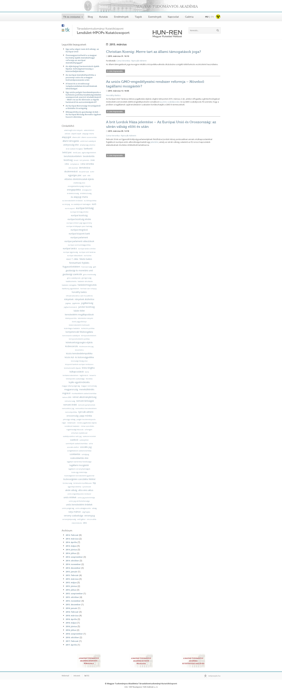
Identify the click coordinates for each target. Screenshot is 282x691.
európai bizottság (79, 215)
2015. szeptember (74, 593)
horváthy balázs (79, 292)
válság (94, 508)
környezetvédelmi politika (79, 339)
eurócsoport (70, 208)
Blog (90, 16)
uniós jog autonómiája (86, 497)
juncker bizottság (86, 307)
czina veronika (87, 164)
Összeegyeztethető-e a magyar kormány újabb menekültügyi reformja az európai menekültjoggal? (81, 59)
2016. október (72, 637)
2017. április (71, 644)
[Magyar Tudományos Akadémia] (141, 6)
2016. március (72, 615)
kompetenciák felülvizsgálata (79, 332)
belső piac (67, 152)
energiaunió (87, 190)
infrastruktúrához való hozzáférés (79, 296)
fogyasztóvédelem (71, 267)
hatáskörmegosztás (87, 285)
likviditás (89, 378)
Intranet (77, 675)
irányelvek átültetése (84, 299)
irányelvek (69, 299)
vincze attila (91, 519)
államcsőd (76, 137)
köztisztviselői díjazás (72, 368)
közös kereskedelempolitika (79, 353)
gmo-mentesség (89, 274)
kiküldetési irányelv (85, 318)
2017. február (72, 641)
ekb (88, 175)
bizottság (68, 160)
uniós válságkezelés (83, 508)
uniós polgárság (68, 508)
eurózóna (87, 255)
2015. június (71, 586)
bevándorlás (89, 156)
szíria (91, 443)
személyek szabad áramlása (77, 443)
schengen (88, 429)
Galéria (189, 16)
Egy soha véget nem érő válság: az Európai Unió (82, 50)
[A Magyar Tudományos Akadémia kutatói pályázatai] (141, 661)
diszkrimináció (71, 172)
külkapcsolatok (77, 372)
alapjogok (66, 137)
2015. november (73, 601)
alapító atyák (76, 133)
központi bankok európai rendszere (79, 364)
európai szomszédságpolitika (79, 245)
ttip (94, 483)
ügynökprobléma (74, 486)
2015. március (72, 579)
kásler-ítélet (79, 311)
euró (94, 204)
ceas (92, 160)
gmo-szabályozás (73, 278)
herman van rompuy (88, 288)
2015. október (72, 597)
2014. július (71, 553)
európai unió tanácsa (87, 252)
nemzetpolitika (71, 412)
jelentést (154, 142)
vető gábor (81, 519)
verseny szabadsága (73, 516)
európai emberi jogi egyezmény (79, 223)
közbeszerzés (71, 346)
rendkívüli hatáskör (72, 426)
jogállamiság (87, 303)
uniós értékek (70, 497)
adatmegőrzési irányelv (73, 130)
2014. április (71, 542)
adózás (67, 133)
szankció (74, 440)
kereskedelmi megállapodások (79, 315)
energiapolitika (74, 190)
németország (70, 401)
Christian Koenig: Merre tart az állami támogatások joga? (153, 51)
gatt (94, 267)
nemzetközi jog (68, 408)
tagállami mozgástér (79, 465)
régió (64, 423)
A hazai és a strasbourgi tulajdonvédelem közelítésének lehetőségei (81, 86)
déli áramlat (73, 168)
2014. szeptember (74, 557)
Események (154, 16)
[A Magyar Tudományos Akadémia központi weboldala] (88, 661)
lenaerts (92, 375)
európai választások (75, 255)
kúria (87, 372)
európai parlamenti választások (79, 241)
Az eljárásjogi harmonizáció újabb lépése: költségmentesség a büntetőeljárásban (82, 69)
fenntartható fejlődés (79, 263)
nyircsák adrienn (85, 412)
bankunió (88, 149)
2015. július (71, 589)
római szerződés (87, 426)
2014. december (73, 568)
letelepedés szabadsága (75, 378)
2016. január (71, 608)
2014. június (71, 549)
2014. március (72, 538)
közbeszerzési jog (86, 346)
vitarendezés (77, 523)
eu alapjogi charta (79, 197)
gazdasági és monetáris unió (79, 270)
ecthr (92, 171)
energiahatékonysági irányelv (79, 186)
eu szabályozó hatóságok (81, 204)
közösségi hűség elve (79, 361)
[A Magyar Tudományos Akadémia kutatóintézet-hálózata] (193, 661)
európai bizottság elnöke (79, 219)
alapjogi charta (88, 133)
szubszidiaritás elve (79, 458)
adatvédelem (89, 130)
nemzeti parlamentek (86, 405)
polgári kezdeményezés (86, 419)
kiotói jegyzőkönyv (79, 321)
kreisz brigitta (88, 368)
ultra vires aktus (85, 490)
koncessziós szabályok (71, 335)
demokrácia (84, 168)
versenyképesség (69, 519)
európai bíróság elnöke (79, 212)
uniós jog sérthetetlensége (79, 501)
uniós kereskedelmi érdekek (79, 505)
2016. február (72, 612)
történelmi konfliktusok (82, 483)
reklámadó (71, 423)
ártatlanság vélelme (87, 145)
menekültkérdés (86, 389)
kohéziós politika (87, 328)
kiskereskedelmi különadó (79, 325)
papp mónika (86, 416)
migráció (66, 393)
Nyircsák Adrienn (139, 60)
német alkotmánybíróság (84, 397)
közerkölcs (79, 350)
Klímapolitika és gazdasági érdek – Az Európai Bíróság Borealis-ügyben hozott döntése (83, 114)
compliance (74, 164)
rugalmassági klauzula (74, 429)
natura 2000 (66, 397)
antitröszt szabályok (88, 141)
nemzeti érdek (70, 405)
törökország (67, 483)
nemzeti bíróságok (85, 401)
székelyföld (83, 440)
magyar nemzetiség (89, 386)
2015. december (73, 604)
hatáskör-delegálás (69, 285)
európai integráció (79, 230)
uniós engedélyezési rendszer (79, 494)
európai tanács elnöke (87, 248)
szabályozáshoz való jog (72, 436)
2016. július (71, 630)
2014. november (73, 564)
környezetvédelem (88, 335)
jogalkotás (76, 303)
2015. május (71, 582)
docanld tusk (84, 171)
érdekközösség (73, 193)
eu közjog (66, 204)
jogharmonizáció (70, 307)
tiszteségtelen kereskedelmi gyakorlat (79, 475)
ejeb (84, 175)
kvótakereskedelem (70, 375)
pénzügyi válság (69, 419)
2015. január (71, 571)
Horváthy (110, 95)
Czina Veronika (123, 60)
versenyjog (89, 516)
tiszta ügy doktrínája (79, 472)
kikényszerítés (71, 318)
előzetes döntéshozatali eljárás (79, 179)
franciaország (86, 267)
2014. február (72, 535)
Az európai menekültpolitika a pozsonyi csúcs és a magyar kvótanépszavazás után (81, 77)
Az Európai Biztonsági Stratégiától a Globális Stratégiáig (83, 107)
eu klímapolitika (90, 200)
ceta (67, 164)
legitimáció (84, 375)
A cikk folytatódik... (115, 71)
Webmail (65, 675)
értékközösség (86, 193)
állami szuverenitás (89, 137)
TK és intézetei (71, 16)
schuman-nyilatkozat (79, 433)
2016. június (71, 626)
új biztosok (86, 486)
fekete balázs (85, 259)
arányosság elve (71, 145)
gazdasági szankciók (72, 274)
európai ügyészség (70, 252)
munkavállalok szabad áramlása (84, 393)
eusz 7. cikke (72, 259)
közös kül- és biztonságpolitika (79, 357)
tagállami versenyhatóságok (79, 469)
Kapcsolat (173, 16)
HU (206, 16)
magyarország (71, 389)
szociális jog (86, 447)
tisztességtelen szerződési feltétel (79, 479)
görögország (86, 278)
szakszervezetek (89, 436)
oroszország (72, 416)
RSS (87, 675)
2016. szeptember (74, 633)
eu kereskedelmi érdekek (72, 200)
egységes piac (75, 175)
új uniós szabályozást (169, 101)
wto (85, 523)
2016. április (71, 619)
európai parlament (79, 237)
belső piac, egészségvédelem (84, 152)
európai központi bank (79, 234)
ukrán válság (71, 490)
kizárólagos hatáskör (72, 328)
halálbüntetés (71, 281)
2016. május (71, 622)
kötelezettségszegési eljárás (79, 342)
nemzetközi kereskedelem (86, 408)
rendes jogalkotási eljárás (87, 423)
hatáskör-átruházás (85, 281)
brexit (76, 160)
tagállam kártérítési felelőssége (79, 461)
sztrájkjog (85, 454)
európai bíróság (85, 208)
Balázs (117, 95)
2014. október (72, 560)
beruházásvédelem (73, 156)
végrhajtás (86, 512)
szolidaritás (75, 454)
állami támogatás (71, 141)
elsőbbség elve (79, 183)
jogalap (68, 303)
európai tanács (70, 248)
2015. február (72, 575)
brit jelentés (84, 160)
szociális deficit (73, 447)
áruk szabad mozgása (74, 149)
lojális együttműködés (79, 382)
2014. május (71, 546)
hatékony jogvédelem (70, 288)
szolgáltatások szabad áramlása (79, 450)
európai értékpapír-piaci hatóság (79, 226)
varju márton (74, 512)
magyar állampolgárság (71, 386)
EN (212, 16)
